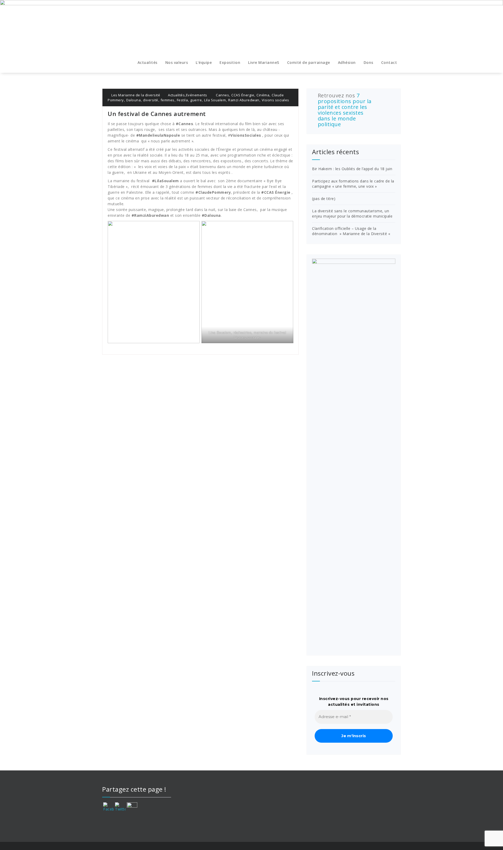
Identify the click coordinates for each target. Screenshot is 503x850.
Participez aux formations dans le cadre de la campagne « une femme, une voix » (353, 184)
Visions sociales (275, 100)
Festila (182, 100)
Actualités (147, 62)
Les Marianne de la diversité (135, 95)
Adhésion (347, 62)
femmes (167, 100)
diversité (150, 100)
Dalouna (133, 100)
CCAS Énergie (242, 95)
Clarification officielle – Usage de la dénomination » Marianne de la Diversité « (351, 231)
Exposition (230, 62)
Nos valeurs (176, 62)
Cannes (222, 95)
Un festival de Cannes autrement (157, 114)
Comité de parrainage (308, 62)
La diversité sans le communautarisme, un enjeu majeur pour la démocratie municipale (352, 213)
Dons (368, 62)
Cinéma (262, 95)
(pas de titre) (323, 198)
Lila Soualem (215, 100)
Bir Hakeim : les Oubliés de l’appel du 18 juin (352, 168)
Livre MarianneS (263, 62)
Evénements (196, 95)
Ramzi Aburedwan (243, 100)
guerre (196, 100)
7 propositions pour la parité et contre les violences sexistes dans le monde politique (344, 110)
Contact (389, 62)
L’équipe (204, 62)
